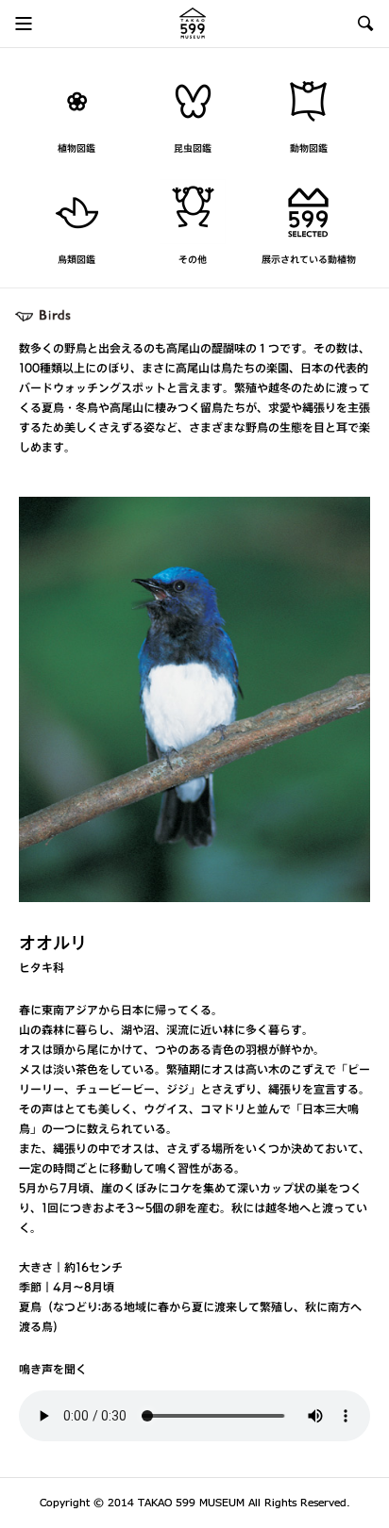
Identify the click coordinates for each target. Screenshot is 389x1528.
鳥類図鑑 (76, 260)
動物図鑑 (309, 149)
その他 (192, 260)
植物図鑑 (76, 149)
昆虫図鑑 (192, 149)
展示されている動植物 (309, 260)
